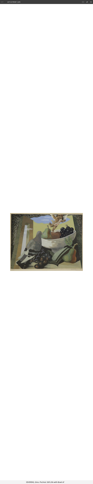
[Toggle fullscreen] (83, 2)
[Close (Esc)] (91, 2)
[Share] (87, 2)
